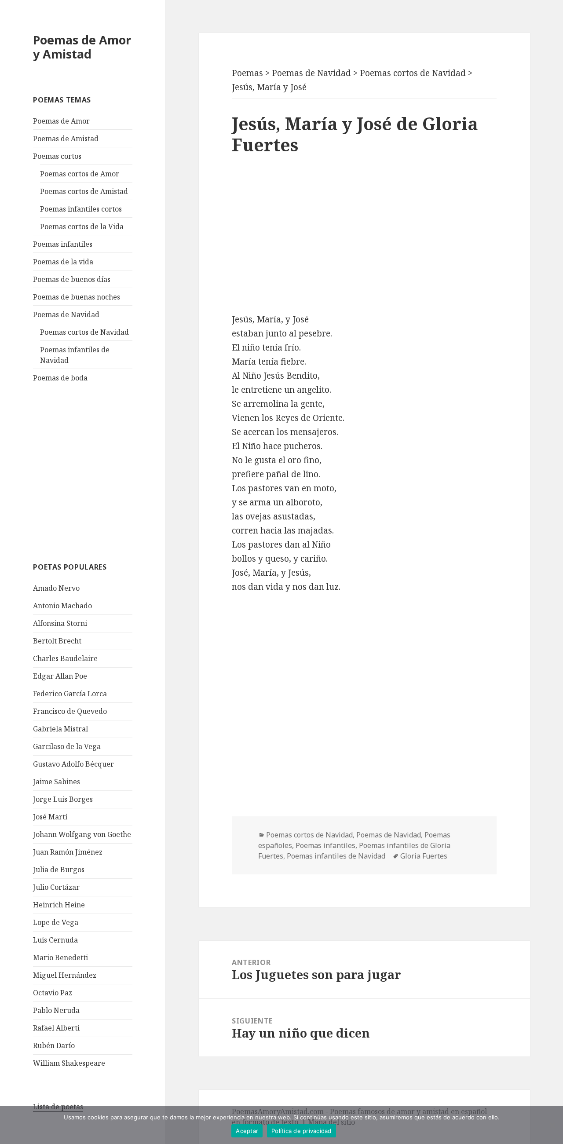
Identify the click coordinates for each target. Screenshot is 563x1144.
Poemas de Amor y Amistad (82, 47)
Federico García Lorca (70, 693)
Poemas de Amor (61, 121)
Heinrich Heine (59, 905)
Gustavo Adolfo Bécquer (73, 764)
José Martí (50, 817)
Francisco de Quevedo (70, 711)
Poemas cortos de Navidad (84, 332)
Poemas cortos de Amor (79, 174)
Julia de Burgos (58, 869)
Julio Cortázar (56, 887)
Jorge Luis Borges (63, 799)
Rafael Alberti (56, 1028)
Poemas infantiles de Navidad (336, 856)
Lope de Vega (55, 922)
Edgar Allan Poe (60, 676)
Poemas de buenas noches (76, 297)
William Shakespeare (69, 1063)
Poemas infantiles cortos (81, 209)
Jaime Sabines (56, 781)
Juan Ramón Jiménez (67, 852)
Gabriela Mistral (60, 729)
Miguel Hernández (64, 975)
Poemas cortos (57, 156)
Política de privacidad (301, 1130)
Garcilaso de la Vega (67, 746)
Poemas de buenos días (71, 279)
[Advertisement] (99, 471)
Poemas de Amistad (66, 138)
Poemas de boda (60, 378)
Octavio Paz (52, 993)
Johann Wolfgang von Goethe (82, 834)
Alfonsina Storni (60, 623)
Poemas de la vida (63, 262)
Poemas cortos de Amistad (84, 191)
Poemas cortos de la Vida (82, 226)
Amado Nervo (56, 588)
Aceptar (247, 1130)
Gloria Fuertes (423, 856)
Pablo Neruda (56, 1010)
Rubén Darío (54, 1045)
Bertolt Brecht (57, 641)
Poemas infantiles (62, 244)
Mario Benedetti (60, 957)
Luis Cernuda (55, 940)
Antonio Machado (62, 605)
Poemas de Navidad (66, 314)
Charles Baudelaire (65, 658)
